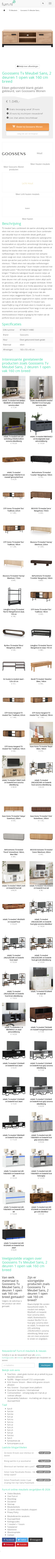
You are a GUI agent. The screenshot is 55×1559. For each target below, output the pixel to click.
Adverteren (12, 1529)
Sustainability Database (17, 1398)
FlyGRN (10, 1379)
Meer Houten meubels (40, 164)
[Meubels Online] (4, 10)
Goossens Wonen (34, 91)
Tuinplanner (12, 1527)
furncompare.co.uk (15, 1443)
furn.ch (10, 1427)
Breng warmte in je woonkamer (27, 1461)
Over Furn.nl (12, 1496)
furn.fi (9, 1438)
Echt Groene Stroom (16, 1382)
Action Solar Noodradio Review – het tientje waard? (27, 1473)
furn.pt (10, 1432)
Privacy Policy (12, 1512)
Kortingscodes (13, 1521)
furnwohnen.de (13, 1440)
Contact (10, 1535)
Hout (39, 153)
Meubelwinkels (13, 1507)
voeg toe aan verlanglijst (27, 134)
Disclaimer (11, 1501)
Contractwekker (14, 1393)
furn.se (10, 1424)
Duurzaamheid (13, 1519)
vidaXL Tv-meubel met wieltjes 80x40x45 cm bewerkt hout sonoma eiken (37, 1311)
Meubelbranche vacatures (18, 1516)
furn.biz (10, 1435)
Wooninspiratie (13, 1532)
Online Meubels (14, 1493)
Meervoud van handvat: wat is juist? (27, 1466)
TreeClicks (11, 1374)
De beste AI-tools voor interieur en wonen (27, 1454)
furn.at (10, 1416)
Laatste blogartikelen (14, 1447)
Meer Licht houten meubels (27, 194)
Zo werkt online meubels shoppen (22, 1509)
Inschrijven (45, 1365)
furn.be (10, 1411)
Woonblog (11, 1499)
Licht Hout (27, 183)
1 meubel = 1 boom (16, 1524)
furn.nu (10, 1419)
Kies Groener (12, 1387)
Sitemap (11, 1504)
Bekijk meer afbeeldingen (28, 66)
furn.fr (9, 1408)
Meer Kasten (27, 219)
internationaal (33, 1390)
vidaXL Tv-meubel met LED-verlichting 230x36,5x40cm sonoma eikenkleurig (38, 1329)
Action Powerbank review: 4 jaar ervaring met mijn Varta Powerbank (27, 1481)
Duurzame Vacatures (16, 1390)
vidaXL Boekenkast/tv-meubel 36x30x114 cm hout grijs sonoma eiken (38, 1320)
